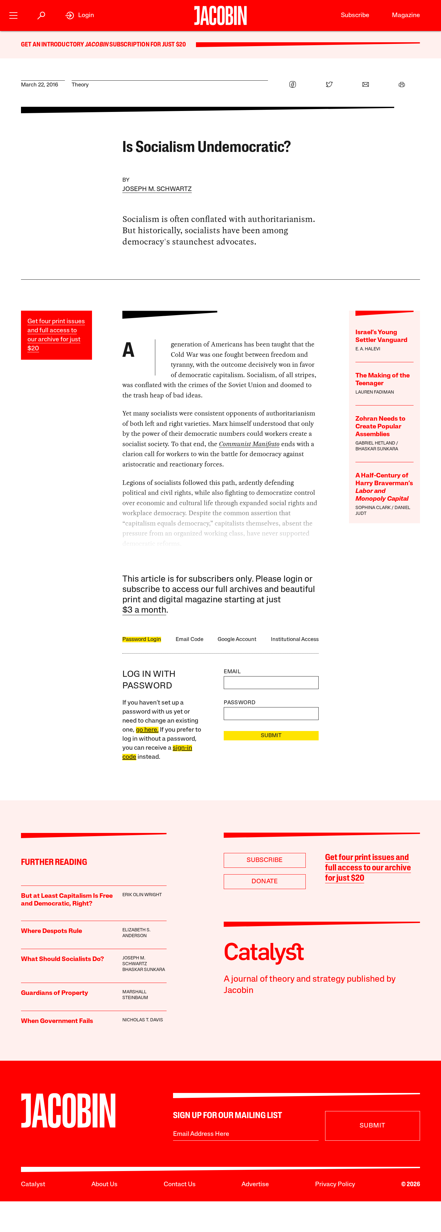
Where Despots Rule (51, 931)
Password (239, 703)
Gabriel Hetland (375, 443)
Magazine (406, 15)
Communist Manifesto (249, 444)
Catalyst (33, 1184)
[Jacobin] (220, 15)
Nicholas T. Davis (142, 1020)
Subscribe (355, 15)
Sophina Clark (373, 508)
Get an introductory (53, 45)
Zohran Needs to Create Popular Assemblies (380, 427)
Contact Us (180, 1184)
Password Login (141, 639)
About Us (104, 1184)
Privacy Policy (335, 1184)
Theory (80, 85)
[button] (13, 15)
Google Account (237, 639)
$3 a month (144, 610)
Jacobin (96, 45)
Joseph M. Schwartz (157, 189)
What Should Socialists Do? (62, 959)
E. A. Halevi (367, 349)
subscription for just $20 (147, 45)
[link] (79, 15)
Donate (264, 881)
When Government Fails (57, 1021)
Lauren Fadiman (374, 392)
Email (232, 672)
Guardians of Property (54, 993)
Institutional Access (295, 639)
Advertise (255, 1184)
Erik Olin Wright (142, 895)
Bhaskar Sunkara (376, 449)
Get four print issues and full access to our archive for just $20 (368, 868)
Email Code (189, 639)
